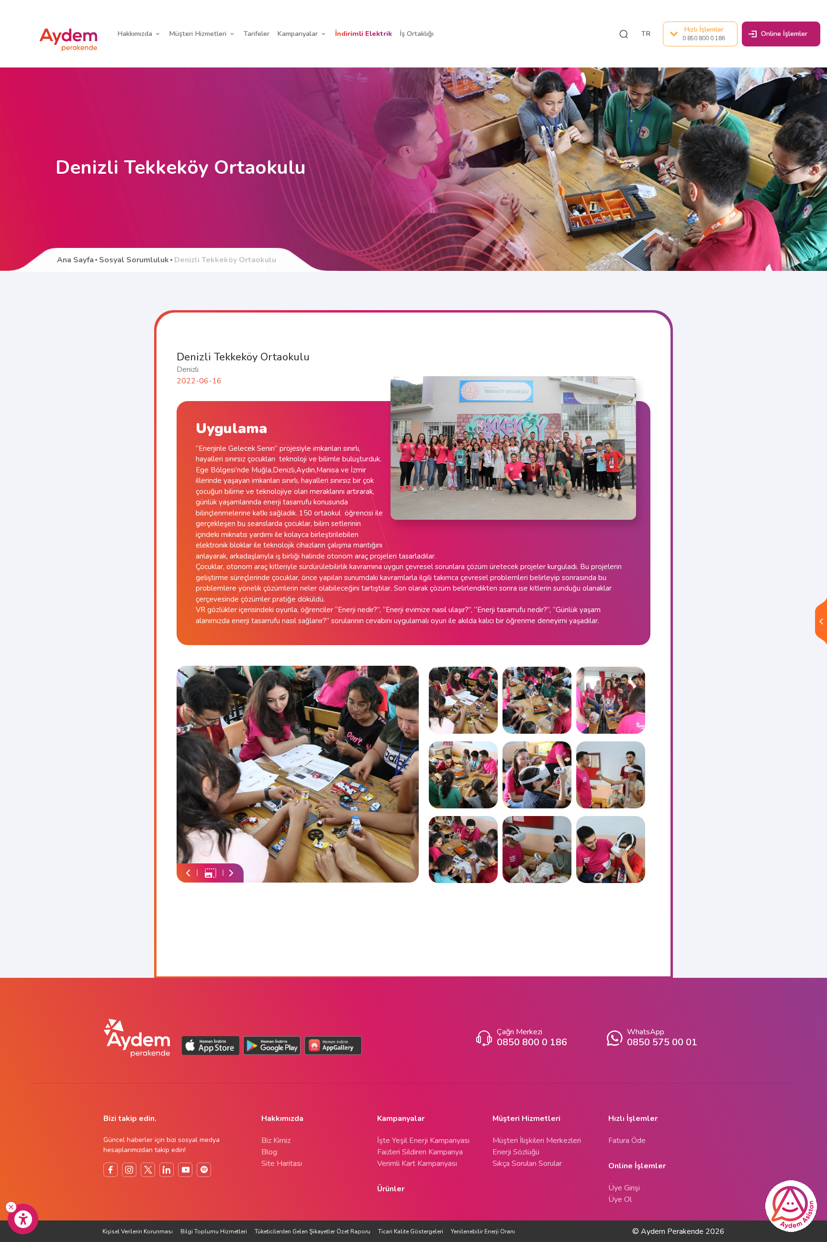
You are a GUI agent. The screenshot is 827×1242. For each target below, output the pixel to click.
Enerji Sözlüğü (515, 1152)
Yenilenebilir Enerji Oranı (483, 1231)
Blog (269, 1152)
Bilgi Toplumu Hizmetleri (213, 1231)
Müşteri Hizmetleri (197, 33)
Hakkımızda (134, 33)
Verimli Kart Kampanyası (417, 1163)
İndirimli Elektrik (363, 33)
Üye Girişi (624, 1188)
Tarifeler (256, 33)
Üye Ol (620, 1199)
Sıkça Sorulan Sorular (527, 1163)
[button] (623, 34)
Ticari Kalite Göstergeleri (410, 1231)
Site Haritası (281, 1163)
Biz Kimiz (276, 1140)
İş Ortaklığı (417, 33)
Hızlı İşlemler (703, 33)
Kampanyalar (297, 33)
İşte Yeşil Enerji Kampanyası (423, 1140)
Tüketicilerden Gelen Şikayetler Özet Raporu (312, 1231)
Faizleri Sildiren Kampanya (420, 1152)
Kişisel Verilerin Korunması (137, 1231)
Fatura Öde (627, 1140)
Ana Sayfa (75, 260)
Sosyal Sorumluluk (134, 260)
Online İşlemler (784, 33)
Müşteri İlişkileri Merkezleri (536, 1140)
